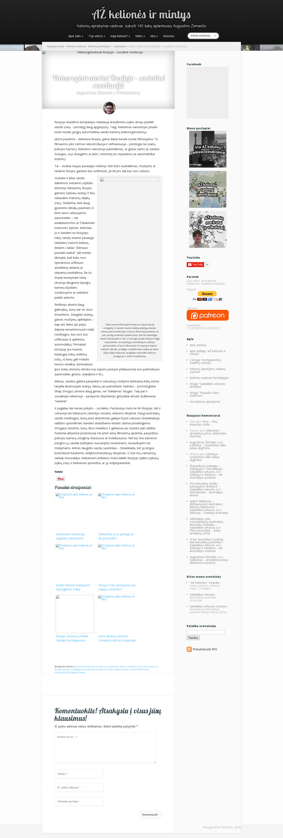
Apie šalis (75, 36)
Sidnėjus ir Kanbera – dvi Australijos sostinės (206, 476)
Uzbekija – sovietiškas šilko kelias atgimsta (208, 446)
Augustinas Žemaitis (95, 92)
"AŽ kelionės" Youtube (205, 583)
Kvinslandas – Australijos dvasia (206, 493)
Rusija (57, 669)
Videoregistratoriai (117, 669)
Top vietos (96, 36)
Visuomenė (60, 672)
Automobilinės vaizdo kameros (91, 666)
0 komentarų (128, 92)
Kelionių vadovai (76, 46)
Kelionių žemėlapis (99, 46)
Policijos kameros (148, 666)
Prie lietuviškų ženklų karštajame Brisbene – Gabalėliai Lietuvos (205, 486)
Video (140, 36)
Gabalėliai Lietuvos (202, 594)
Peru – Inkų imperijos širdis (204, 423)
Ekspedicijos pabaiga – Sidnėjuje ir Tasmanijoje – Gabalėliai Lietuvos (207, 469)
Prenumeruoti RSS (205, 649)
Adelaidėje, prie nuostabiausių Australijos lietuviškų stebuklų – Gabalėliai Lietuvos (207, 523)
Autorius (168, 36)
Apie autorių (198, 345)
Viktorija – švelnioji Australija (209, 513)
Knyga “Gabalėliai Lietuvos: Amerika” (208, 385)
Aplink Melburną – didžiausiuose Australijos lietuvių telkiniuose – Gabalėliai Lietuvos (206, 505)
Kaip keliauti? (120, 36)
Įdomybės (120, 46)
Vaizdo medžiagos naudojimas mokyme (84, 669)
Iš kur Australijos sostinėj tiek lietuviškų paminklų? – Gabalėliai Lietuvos (207, 542)
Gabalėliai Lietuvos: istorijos (208, 606)
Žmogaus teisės (76, 672)
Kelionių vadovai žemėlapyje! (209, 378)
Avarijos (114, 666)
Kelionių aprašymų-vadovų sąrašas (208, 370)
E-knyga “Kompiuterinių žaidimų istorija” (205, 361)
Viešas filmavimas (139, 669)
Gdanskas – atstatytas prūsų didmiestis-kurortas (208, 433)
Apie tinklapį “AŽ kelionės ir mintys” (208, 352)
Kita (154, 36)
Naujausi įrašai (55, 46)
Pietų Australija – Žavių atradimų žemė (205, 531)
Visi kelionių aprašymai (205, 402)
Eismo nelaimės (128, 666)
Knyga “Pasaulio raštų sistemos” (204, 394)
